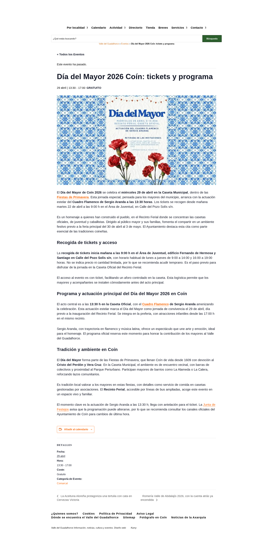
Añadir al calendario (76, 429)
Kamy (133, 527)
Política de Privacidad (115, 513)
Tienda (150, 27)
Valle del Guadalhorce (109, 44)
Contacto (197, 27)
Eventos (125, 44)
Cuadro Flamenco (155, 304)
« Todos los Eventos (70, 54)
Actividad (115, 27)
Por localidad (76, 27)
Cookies (89, 513)
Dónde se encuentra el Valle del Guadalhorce (85, 517)
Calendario (98, 27)
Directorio (135, 27)
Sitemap (129, 517)
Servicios (177, 27)
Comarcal (62, 483)
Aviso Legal (145, 513)
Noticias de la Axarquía (188, 517)
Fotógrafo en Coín (153, 517)
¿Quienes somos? (64, 513)
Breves (163, 27)
